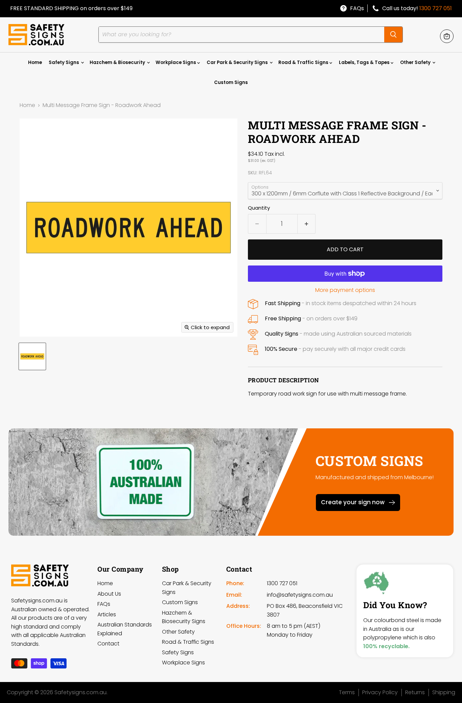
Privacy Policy (380, 692)
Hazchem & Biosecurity (118, 62)
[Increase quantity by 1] (307, 224)
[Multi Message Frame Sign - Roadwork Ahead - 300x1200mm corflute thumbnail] (32, 356)
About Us (109, 594)
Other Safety (416, 62)
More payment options (345, 290)
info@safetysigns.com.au (300, 595)
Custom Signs (231, 82)
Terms (347, 692)
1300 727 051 (435, 8)
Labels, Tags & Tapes (365, 62)
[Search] (393, 34)
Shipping (443, 692)
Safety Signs (64, 62)
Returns (415, 692)
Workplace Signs (176, 62)
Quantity (259, 208)
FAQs (357, 8)
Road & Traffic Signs (303, 62)
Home (35, 62)
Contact (108, 643)
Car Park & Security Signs (238, 62)
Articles (106, 614)
